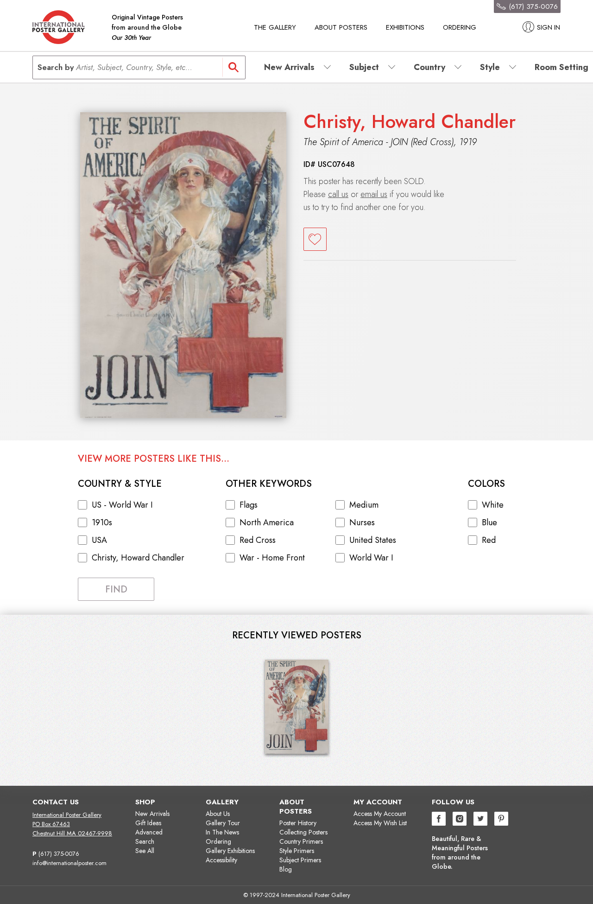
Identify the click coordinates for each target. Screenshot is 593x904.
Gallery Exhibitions (230, 850)
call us (338, 194)
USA (99, 540)
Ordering (459, 27)
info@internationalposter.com (69, 863)
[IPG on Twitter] (480, 820)
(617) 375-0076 (58, 853)
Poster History (297, 823)
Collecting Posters (303, 832)
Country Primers (301, 841)
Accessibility (221, 860)
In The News (222, 832)
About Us (218, 813)
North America (267, 522)
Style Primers (296, 850)
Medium (364, 505)
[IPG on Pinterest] (501, 820)
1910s (102, 522)
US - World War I (122, 505)
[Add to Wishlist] (315, 239)
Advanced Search (149, 837)
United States (372, 540)
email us (373, 194)
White (493, 505)
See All (144, 850)
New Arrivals (152, 813)
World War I (371, 558)
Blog (285, 869)
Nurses (362, 522)
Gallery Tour (223, 823)
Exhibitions (405, 27)
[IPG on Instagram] (460, 820)
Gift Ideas (148, 823)
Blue (489, 522)
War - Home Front (272, 558)
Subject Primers (300, 860)
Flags (249, 505)
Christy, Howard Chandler (409, 121)
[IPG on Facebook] (439, 820)
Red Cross (258, 540)
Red (489, 540)
